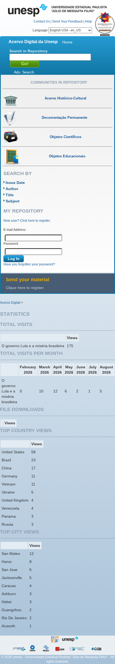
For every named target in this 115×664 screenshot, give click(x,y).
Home (67, 42)
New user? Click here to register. (27, 220)
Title (10, 195)
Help (88, 21)
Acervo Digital (10, 303)
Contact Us (42, 21)
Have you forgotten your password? (29, 264)
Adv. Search (24, 72)
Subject (13, 201)
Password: (11, 244)
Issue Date (15, 182)
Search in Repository (28, 51)
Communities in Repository (58, 82)
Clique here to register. (25, 287)
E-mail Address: (14, 230)
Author (12, 189)
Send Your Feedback (67, 21)
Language (40, 30)
